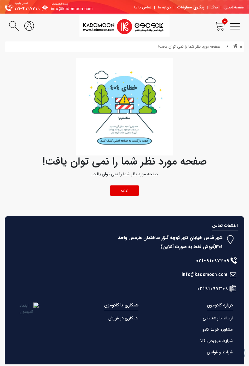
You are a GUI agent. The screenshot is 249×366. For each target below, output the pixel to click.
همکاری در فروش (123, 318)
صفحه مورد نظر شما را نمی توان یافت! (189, 46)
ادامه (124, 191)
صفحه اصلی (234, 7)
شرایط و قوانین (220, 352)
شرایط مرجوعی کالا (216, 340)
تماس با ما (142, 7)
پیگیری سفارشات (190, 7)
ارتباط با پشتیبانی (218, 318)
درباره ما (164, 7)
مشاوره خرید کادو (217, 329)
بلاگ (214, 7)
